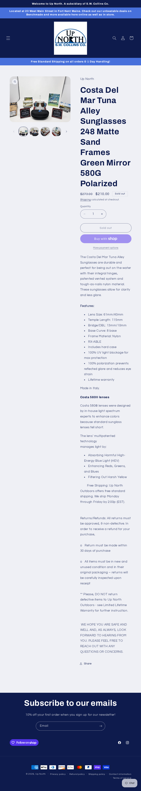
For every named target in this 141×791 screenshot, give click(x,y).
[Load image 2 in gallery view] (34, 131)
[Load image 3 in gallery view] (45, 131)
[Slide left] (14, 131)
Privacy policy (58, 774)
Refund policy (77, 774)
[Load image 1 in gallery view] (23, 131)
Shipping (85, 200)
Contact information (120, 774)
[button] (8, 38)
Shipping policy (96, 774)
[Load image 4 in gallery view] (56, 131)
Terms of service (122, 778)
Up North (40, 774)
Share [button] (88, 663)
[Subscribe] (101, 726)
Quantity (85, 206)
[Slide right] (66, 131)
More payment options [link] (105, 248)
